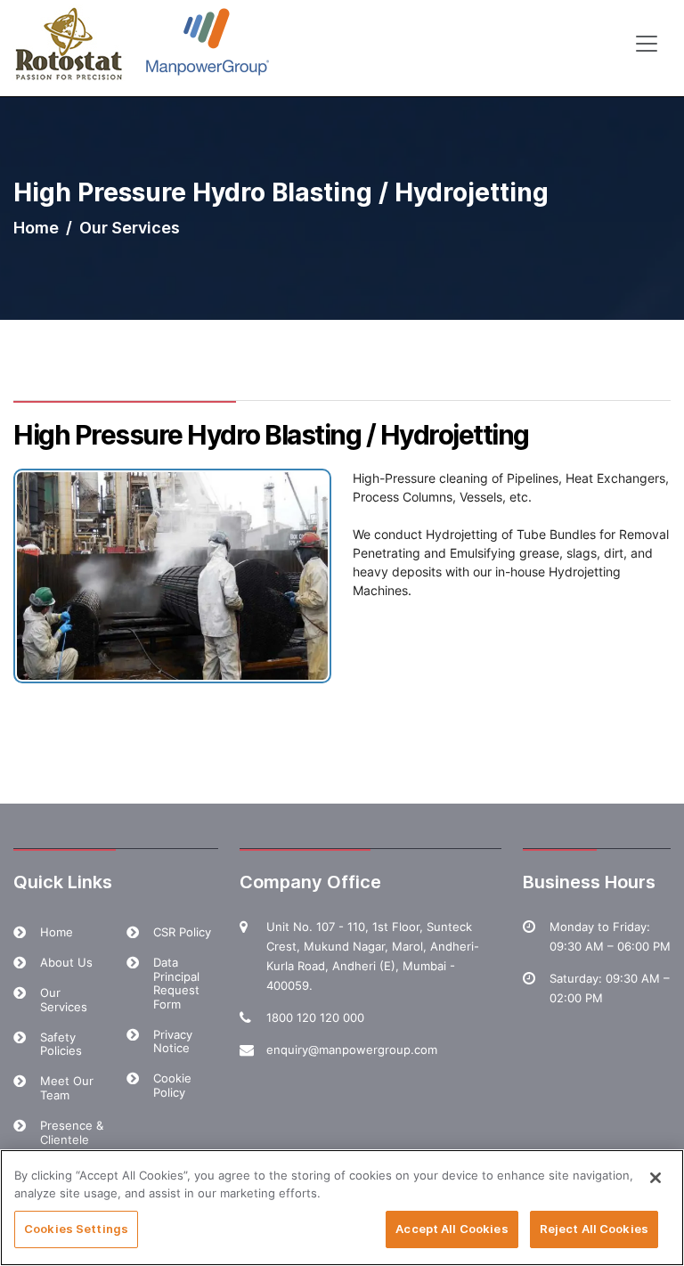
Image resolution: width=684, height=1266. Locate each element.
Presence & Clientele (71, 1132)
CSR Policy (182, 932)
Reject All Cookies (594, 1228)
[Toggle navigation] (647, 44)
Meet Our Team (67, 1088)
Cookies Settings (76, 1228)
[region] (342, 1207)
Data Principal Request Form (176, 983)
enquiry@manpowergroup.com (351, 1049)
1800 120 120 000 (315, 1017)
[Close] (655, 1177)
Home (36, 227)
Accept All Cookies (451, 1228)
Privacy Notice (172, 1041)
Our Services (63, 999)
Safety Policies (61, 1044)
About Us (66, 962)
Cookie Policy (172, 1085)
